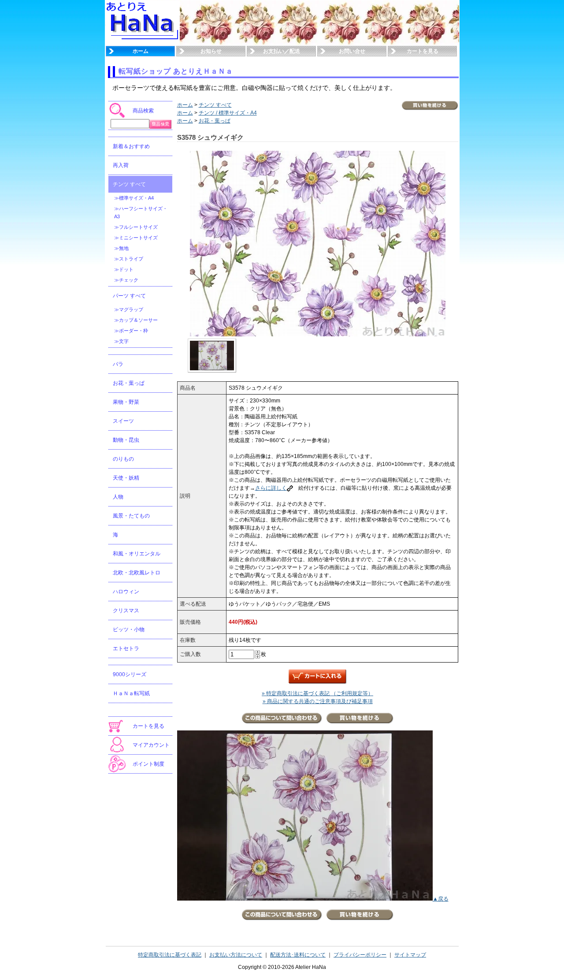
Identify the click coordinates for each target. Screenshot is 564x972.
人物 (118, 497)
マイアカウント (151, 745)
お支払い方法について (235, 955)
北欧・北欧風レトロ (136, 573)
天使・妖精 (126, 478)
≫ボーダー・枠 (131, 330)
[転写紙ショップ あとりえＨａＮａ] (143, 43)
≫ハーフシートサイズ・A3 (140, 212)
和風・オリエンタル (136, 554)
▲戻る (441, 899)
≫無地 (121, 248)
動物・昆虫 (126, 440)
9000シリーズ (129, 674)
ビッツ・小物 (129, 629)
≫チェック (126, 280)
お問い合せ (352, 51)
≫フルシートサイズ (136, 227)
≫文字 (121, 341)
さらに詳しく (271, 488)
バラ (118, 364)
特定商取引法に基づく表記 (169, 955)
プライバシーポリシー (360, 955)
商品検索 (143, 111)
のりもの (123, 459)
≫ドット (124, 269)
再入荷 (121, 165)
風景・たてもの (131, 516)
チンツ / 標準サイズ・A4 (228, 113)
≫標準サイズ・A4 (134, 198)
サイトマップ (410, 955)
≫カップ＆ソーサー (136, 320)
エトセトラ (126, 648)
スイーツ (123, 421)
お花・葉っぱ (129, 383)
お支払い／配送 (281, 51)
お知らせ (211, 51)
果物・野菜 (126, 402)
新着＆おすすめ (131, 146)
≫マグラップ (128, 309)
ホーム (140, 51)
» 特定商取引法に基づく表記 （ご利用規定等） (317, 693)
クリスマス (126, 610)
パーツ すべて (129, 296)
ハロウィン (126, 591)
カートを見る (422, 51)
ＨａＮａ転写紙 (131, 693)
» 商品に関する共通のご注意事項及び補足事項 (318, 701)
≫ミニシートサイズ (136, 237)
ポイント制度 (148, 764)
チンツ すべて (129, 184)
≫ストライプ (128, 258)
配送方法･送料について (298, 955)
